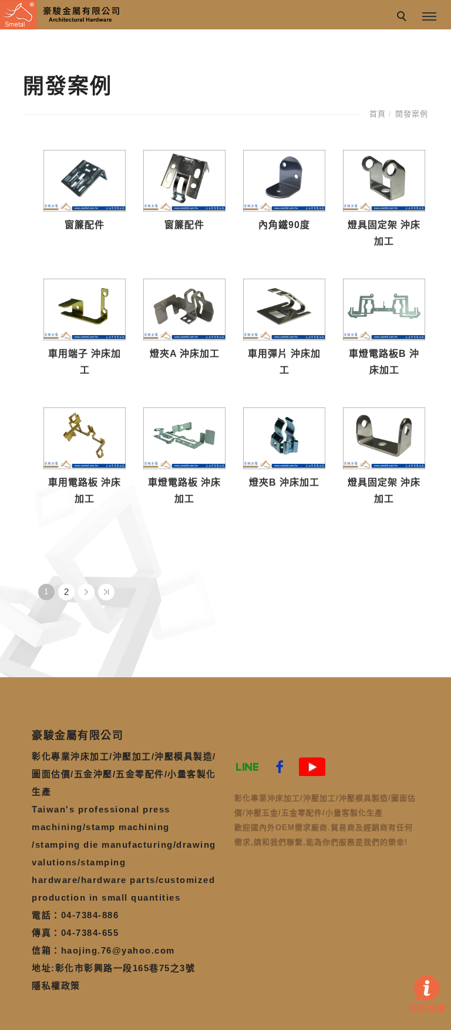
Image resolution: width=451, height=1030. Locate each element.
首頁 (377, 113)
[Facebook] (280, 767)
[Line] (247, 767)
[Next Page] (86, 592)
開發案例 (411, 113)
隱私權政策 (56, 986)
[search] (403, 18)
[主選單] (429, 17)
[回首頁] (62, 14)
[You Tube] (312, 767)
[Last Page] (106, 592)
